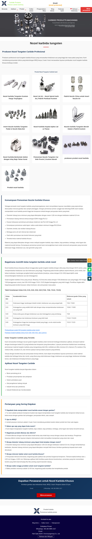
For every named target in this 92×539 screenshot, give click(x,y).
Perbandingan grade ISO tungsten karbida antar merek (22, 330)
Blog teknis (52, 9)
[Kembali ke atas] (89, 279)
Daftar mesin (31, 9)
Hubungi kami (61, 9)
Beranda (4, 9)
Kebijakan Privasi (46, 526)
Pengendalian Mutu (41, 9)
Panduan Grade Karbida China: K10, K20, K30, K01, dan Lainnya (26, 332)
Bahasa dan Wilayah (46, 536)
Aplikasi (13, 9)
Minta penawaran (86, 9)
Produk (22, 9)
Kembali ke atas (46, 519)
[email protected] (38, 488)
